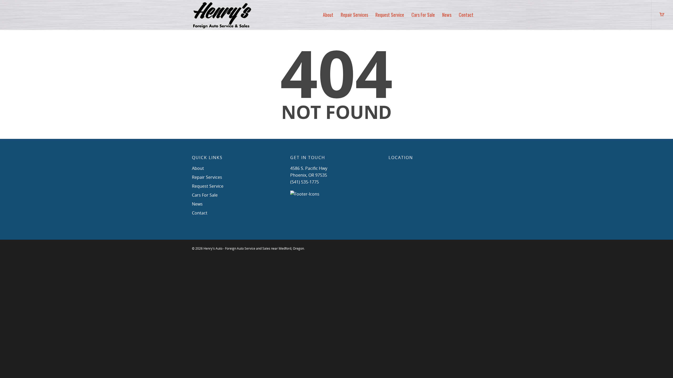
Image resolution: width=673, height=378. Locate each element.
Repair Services (354, 14)
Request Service (389, 14)
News (446, 14)
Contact (466, 14)
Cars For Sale (423, 14)
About (328, 14)
